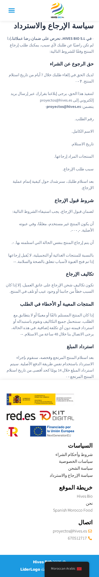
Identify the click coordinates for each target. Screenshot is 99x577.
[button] (11, 10)
